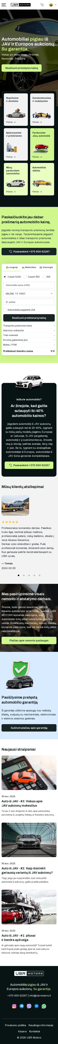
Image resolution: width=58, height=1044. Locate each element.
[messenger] (36, 1006)
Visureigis (48, 267)
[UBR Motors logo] (21, 4)
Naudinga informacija (40, 1025)
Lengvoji (13, 267)
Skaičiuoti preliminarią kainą (29, 317)
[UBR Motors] (29, 974)
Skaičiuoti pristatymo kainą (21, 68)
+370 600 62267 (17, 995)
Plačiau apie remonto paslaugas (29, 640)
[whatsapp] (43, 1006)
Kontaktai (34, 1031)
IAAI (48, 276)
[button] (18, 575)
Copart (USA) (14, 276)
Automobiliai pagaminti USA (21, 309)
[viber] (29, 1006)
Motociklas (30, 267)
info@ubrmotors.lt (40, 995)
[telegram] (21, 1006)
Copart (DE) (34, 276)
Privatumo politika (15, 1025)
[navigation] (4, 5)
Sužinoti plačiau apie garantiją (29, 727)
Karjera (22, 1031)
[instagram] (14, 1006)
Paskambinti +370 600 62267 (31, 251)
